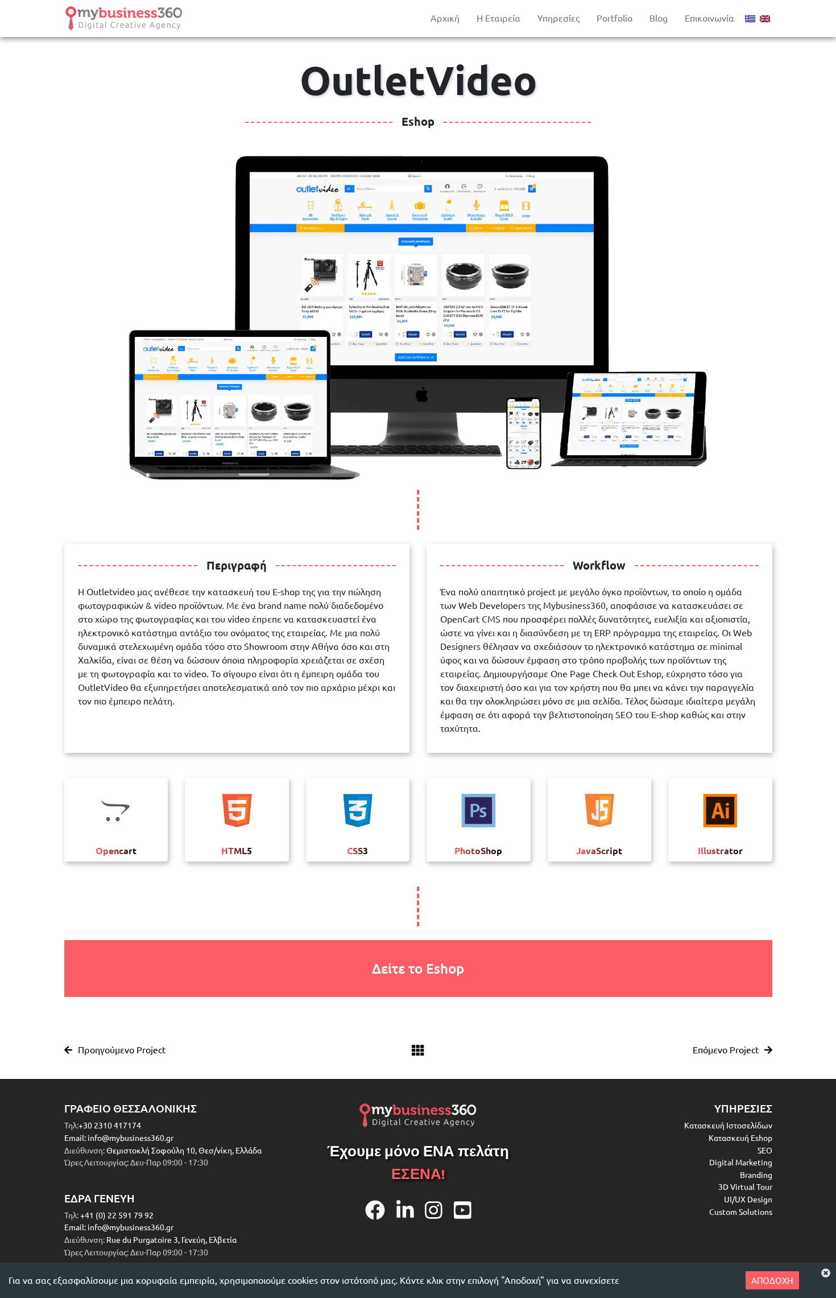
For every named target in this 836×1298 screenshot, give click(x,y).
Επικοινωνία (709, 17)
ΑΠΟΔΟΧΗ (772, 1280)
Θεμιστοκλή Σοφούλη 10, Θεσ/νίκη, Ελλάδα (184, 1150)
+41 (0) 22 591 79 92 (116, 1215)
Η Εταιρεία (498, 17)
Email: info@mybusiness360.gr (118, 1137)
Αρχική (445, 17)
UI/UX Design (748, 1199)
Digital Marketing (740, 1162)
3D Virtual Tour (745, 1186)
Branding (756, 1174)
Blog (658, 17)
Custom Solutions (740, 1211)
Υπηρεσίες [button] (558, 17)
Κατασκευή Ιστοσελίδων (728, 1125)
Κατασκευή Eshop (740, 1137)
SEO (765, 1150)
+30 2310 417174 (109, 1125)
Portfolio (614, 17)
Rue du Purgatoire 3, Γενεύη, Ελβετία (171, 1239)
